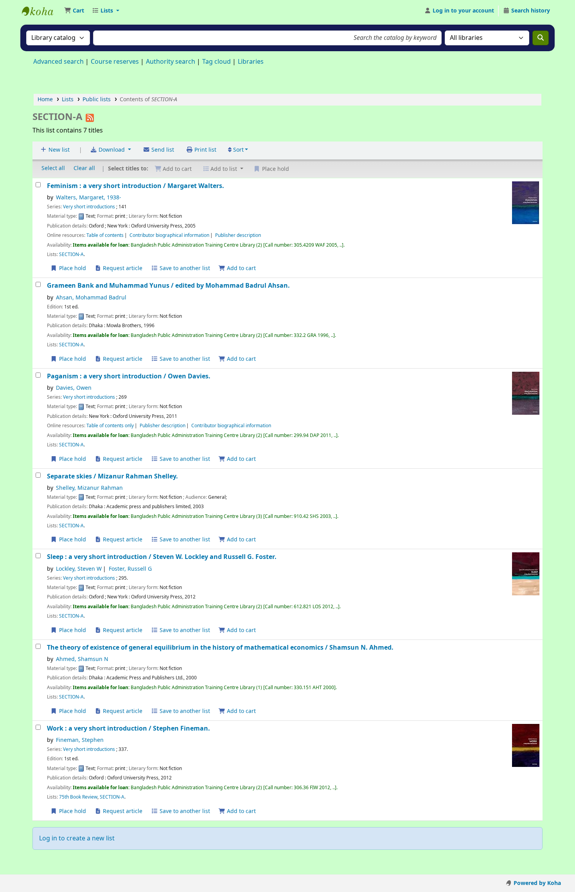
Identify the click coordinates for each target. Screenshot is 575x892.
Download (111, 150)
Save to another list (184, 268)
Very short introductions (89, 206)
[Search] (540, 37)
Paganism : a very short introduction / (128, 376)
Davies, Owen (74, 388)
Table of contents (105, 235)
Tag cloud (216, 61)
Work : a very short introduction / (128, 728)
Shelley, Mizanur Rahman (89, 488)
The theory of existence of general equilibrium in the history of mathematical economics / (220, 647)
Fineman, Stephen (80, 740)
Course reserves (115, 61)
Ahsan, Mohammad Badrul (91, 298)
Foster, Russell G (130, 569)
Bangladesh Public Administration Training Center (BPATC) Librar (41, 11)
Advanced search (58, 61)
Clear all (84, 168)
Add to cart (240, 268)
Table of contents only (110, 425)
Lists (68, 99)
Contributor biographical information (169, 235)
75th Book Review (78, 797)
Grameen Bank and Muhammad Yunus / (168, 285)
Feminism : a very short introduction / (135, 185)
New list (58, 150)
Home (45, 99)
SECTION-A (71, 254)
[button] (74, 11)
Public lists (97, 99)
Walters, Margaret (88, 197)
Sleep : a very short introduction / (162, 556)
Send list (162, 150)
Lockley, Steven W (79, 569)
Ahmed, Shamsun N (82, 659)
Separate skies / (112, 476)
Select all (53, 168)
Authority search (170, 61)
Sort (238, 150)
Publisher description (238, 235)
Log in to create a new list (77, 838)
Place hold (72, 268)
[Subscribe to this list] (90, 117)
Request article (121, 268)
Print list (204, 150)
